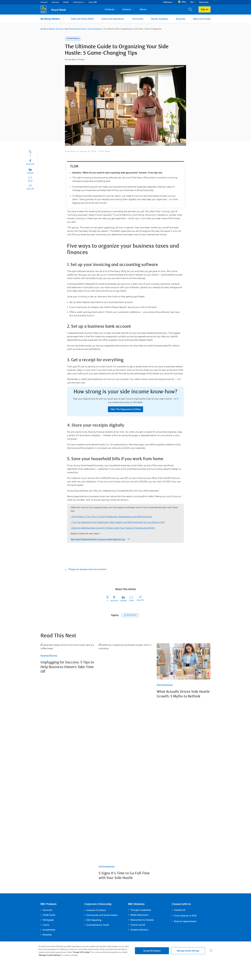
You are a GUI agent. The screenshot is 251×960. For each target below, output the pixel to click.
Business (55, 2)
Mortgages (48, 919)
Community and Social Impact (102, 915)
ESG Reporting (93, 920)
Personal (44, 2)
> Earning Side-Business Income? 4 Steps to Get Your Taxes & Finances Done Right (113, 527)
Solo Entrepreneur (95, 29)
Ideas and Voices (201, 18)
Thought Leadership (140, 910)
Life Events (137, 18)
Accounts (47, 910)
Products (109, 9)
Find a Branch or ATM (185, 915)
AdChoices (167, 2)
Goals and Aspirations (112, 18)
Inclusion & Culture (96, 910)
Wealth (66, 2)
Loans (46, 924)
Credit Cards (49, 915)
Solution (126, 9)
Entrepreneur (130, 615)
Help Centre (203, 2)
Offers (184, 2)
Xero (84, 274)
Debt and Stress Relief (82, 18)
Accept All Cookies (152, 951)
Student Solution (139, 929)
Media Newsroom (139, 915)
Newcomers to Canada (142, 919)
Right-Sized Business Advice (76, 29)
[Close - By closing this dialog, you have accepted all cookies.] (211, 950)
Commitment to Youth (97, 925)
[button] (191, 9)
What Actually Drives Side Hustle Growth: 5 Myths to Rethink (183, 694)
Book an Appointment (185, 921)
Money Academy (159, 18)
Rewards (47, 934)
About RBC (93, 2)
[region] (125, 950)
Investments (49, 929)
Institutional (78, 2)
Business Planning (49, 655)
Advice (142, 9)
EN (192, 2)
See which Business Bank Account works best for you (98, 539)
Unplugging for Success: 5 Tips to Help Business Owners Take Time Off (67, 667)
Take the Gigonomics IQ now (125, 409)
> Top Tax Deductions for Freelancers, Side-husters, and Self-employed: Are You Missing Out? (118, 522)
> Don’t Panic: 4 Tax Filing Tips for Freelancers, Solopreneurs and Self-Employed (111, 516)
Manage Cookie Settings (188, 951)
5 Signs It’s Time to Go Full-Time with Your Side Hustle (124, 875)
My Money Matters (50, 18)
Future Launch (137, 924)
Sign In (204, 9)
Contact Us (179, 910)
